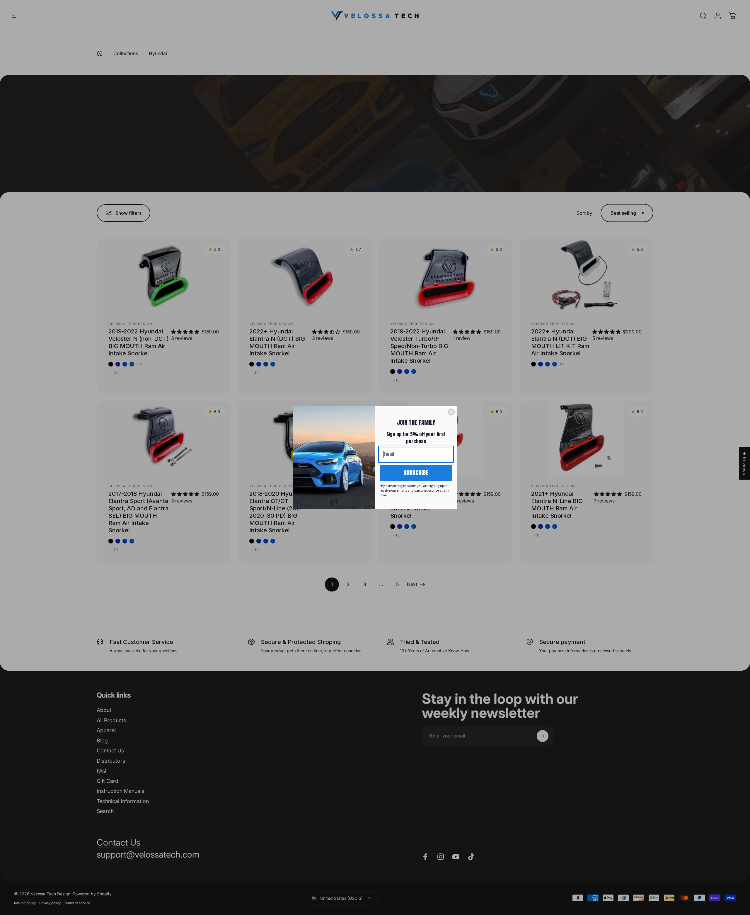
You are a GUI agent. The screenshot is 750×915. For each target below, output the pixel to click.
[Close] (451, 411)
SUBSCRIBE (416, 472)
